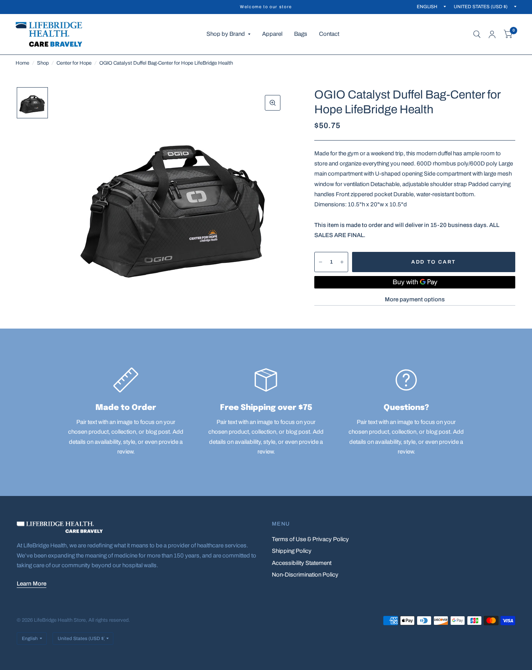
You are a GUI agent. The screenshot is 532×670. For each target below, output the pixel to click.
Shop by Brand (225, 34)
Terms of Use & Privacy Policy (310, 539)
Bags (300, 34)
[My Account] (492, 34)
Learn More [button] (31, 583)
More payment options (415, 299)
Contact (329, 34)
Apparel (272, 34)
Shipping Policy (292, 551)
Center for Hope (74, 63)
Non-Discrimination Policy (305, 575)
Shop (43, 63)
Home (22, 63)
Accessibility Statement (301, 563)
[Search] (476, 34)
